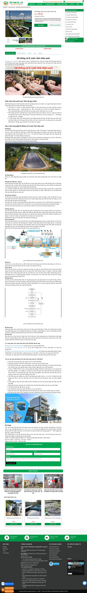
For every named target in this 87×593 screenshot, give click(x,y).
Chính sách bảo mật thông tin (55, 559)
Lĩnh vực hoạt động (62, 4)
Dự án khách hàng (49, 4)
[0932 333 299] (3, 583)
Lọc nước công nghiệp (71, 12)
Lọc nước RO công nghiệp (72, 17)
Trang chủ (32, 4)
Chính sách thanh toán (54, 546)
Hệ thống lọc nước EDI (71, 19)
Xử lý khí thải (69, 26)
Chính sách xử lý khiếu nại (54, 550)
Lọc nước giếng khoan (71, 15)
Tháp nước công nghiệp (71, 29)
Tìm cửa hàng (6, 553)
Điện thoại (8, 451)
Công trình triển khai (21, 53)
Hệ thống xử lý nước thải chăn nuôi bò (16, 347)
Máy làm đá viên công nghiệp (73, 34)
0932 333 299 (49, 1)
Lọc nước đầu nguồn (71, 22)
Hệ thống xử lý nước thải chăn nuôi (14, 345)
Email (35, 451)
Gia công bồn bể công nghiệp (73, 36)
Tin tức (72, 4)
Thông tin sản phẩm (10, 53)
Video (77, 4)
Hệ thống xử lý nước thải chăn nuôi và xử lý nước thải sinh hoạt (22, 351)
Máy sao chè (69, 31)
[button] (61, 484)
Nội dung (8, 456)
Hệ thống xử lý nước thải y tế (33, 518)
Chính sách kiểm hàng (54, 557)
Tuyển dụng (5, 548)
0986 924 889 (58, 1)
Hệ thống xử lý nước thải (12, 61)
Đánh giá (40, 53)
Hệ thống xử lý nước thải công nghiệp (52, 518)
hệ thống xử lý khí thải (28, 429)
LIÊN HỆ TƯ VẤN (13, 524)
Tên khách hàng (10, 446)
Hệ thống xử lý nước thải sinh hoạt (14, 518)
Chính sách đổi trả (53, 555)
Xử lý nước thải (69, 24)
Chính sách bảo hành (53, 553)
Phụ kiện (29, 53)
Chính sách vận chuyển (54, 548)
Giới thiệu (39, 4)
